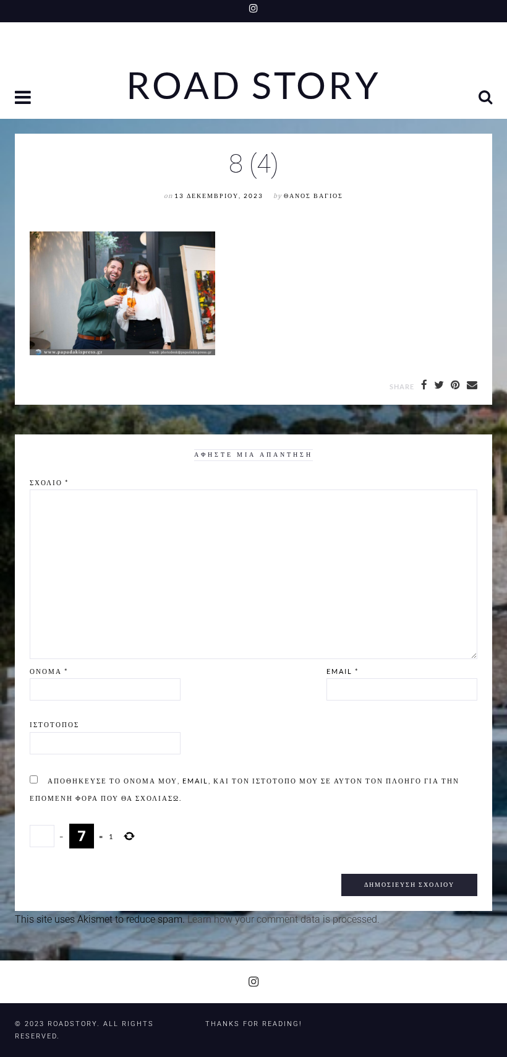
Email (342, 671)
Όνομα (49, 671)
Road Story (253, 85)
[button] (24, 99)
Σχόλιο (49, 482)
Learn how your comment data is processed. (283, 919)
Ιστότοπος (54, 724)
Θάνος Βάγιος (313, 195)
